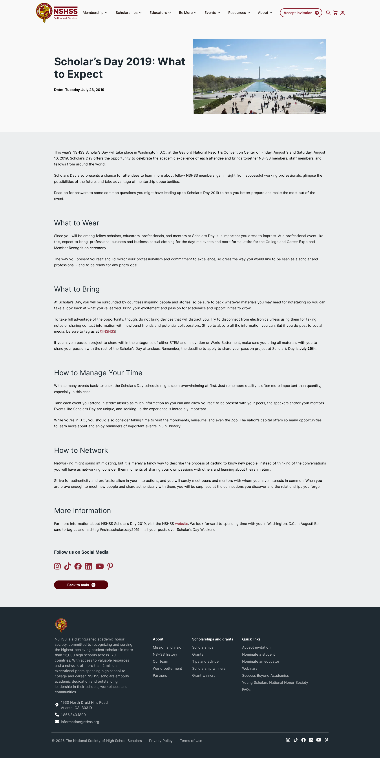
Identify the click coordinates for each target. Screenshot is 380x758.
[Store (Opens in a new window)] (335, 12)
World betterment (167, 668)
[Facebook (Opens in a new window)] (78, 566)
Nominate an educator (260, 661)
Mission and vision (168, 647)
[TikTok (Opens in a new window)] (67, 566)
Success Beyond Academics (265, 675)
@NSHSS (107, 331)
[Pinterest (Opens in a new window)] (110, 566)
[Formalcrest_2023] (61, 625)
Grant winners (203, 675)
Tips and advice (205, 661)
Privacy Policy (161, 740)
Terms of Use (191, 740)
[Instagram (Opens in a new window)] (57, 566)
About (263, 12)
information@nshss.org (80, 722)
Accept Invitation (298, 13)
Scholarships (127, 12)
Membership (93, 12)
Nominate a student (258, 654)
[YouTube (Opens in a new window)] (99, 566)
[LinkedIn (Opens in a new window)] (88, 566)
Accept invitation (256, 647)
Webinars (249, 668)
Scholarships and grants (212, 639)
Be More (186, 12)
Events (210, 12)
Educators (158, 12)
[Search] (328, 12)
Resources (237, 12)
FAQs (246, 689)
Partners (160, 675)
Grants (197, 654)
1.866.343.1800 (73, 715)
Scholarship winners (208, 668)
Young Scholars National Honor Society (275, 682)
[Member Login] (342, 12)
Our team (160, 661)
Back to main (78, 585)
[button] (106, 12)
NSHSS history (165, 654)
